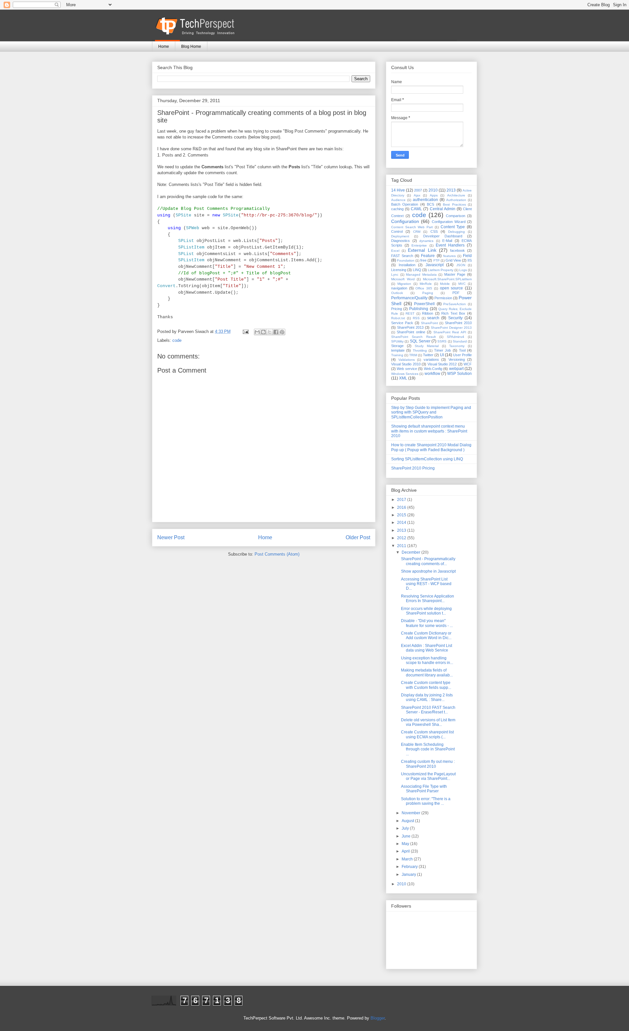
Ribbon (427, 313)
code (176, 340)
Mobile (445, 283)
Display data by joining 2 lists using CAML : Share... (427, 697)
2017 (402, 499)
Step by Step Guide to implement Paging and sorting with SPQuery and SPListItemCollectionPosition (431, 412)
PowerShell (424, 304)
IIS (469, 260)
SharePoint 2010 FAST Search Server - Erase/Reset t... (428, 709)
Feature (428, 255)
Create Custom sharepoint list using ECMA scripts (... (427, 734)
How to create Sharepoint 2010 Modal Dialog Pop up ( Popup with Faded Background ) (431, 447)
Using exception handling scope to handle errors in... (427, 660)
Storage (397, 346)
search (433, 318)
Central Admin (442, 209)
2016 (402, 507)
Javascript (435, 265)
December (411, 552)
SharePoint (429, 323)
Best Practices (454, 204)
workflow (432, 373)
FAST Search (402, 256)
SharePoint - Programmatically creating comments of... (428, 561)
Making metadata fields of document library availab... (427, 672)
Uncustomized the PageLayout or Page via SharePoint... (428, 776)
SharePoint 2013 (410, 327)
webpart (456, 368)
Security (455, 318)
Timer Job (442, 350)
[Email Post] (245, 331)
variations (431, 359)
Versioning (456, 359)
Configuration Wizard (449, 222)
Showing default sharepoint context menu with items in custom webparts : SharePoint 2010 (429, 431)
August (408, 821)
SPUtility (397, 341)
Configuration (405, 221)
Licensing (398, 270)
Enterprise (419, 245)
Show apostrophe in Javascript (428, 571)
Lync (394, 274)
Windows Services (404, 374)
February (410, 866)
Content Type (453, 227)
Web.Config (433, 369)
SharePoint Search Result (413, 337)
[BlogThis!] (263, 332)
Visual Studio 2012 (442, 364)
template (398, 350)
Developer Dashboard (442, 236)
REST (410, 313)
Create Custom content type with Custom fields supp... (426, 685)
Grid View (453, 260)
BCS (430, 204)
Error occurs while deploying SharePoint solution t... (426, 611)
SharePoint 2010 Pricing (413, 468)
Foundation (405, 260)
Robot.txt (398, 318)
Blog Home (191, 46)
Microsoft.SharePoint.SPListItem (447, 279)
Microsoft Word (403, 279)
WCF (468, 364)
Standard (460, 341)
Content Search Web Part (412, 227)
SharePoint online (411, 332)
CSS (434, 231)
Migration (404, 283)
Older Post (358, 537)
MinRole (426, 283)
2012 (402, 538)
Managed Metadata (421, 274)
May (406, 843)
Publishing (418, 308)
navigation (399, 288)
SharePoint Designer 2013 (451, 327)
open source (451, 288)
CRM (416, 231)
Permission (443, 298)
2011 (402, 545)
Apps (434, 195)
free (423, 260)
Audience (398, 200)
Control (397, 231)
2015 (402, 515)
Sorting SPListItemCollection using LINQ (427, 459)
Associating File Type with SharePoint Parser (424, 788)
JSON (460, 265)
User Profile (462, 355)
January (409, 874)
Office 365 (423, 288)
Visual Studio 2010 (406, 364)
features (449, 256)
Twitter (428, 355)
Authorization (456, 200)
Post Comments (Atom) (277, 554)
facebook (457, 250)
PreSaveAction (454, 304)
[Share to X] (269, 332)
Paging (427, 293)
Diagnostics (400, 241)
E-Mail (447, 241)
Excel (395, 250)
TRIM (413, 355)
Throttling (420, 350)
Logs (463, 270)
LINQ (417, 270)
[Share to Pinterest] (282, 332)
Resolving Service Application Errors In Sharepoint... (427, 598)
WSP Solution (459, 373)
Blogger (378, 1018)
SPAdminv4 (455, 337)
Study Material (427, 346)
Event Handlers (450, 245)
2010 (433, 190)
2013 (451, 190)
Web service (407, 369)
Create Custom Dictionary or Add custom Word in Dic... (426, 635)
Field (467, 255)
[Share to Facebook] (276, 332)
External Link (422, 250)
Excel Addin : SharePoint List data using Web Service (426, 648)
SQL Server (420, 341)
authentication (425, 199)
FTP (436, 260)
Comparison (455, 216)
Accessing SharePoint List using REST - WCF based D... (426, 584)
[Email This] (257, 332)
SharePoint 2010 (458, 323)
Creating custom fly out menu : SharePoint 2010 (428, 763)
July (406, 828)
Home (163, 46)
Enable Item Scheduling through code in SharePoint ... (428, 749)
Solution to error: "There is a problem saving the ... (425, 801)
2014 (402, 522)
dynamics (426, 241)
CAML (416, 209)
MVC (462, 283)
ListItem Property (440, 270)
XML (403, 378)
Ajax (417, 195)
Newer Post (170, 537)
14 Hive (398, 190)
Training (397, 355)
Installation (407, 265)
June (406, 836)
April (406, 851)
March (408, 859)
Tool (462, 350)
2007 (418, 190)
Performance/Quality (409, 298)
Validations (406, 359)
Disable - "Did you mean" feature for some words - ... (427, 623)
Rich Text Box (453, 313)
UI (442, 355)
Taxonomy (457, 346)
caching (397, 209)
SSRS (442, 341)
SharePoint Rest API (449, 332)
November (411, 813)
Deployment (400, 236)
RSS (416, 318)
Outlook (397, 293)
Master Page (455, 274)
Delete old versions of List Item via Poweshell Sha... (428, 722)
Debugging (456, 231)
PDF (456, 293)
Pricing (396, 309)
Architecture (456, 195)
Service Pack (402, 323)
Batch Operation (404, 204)
